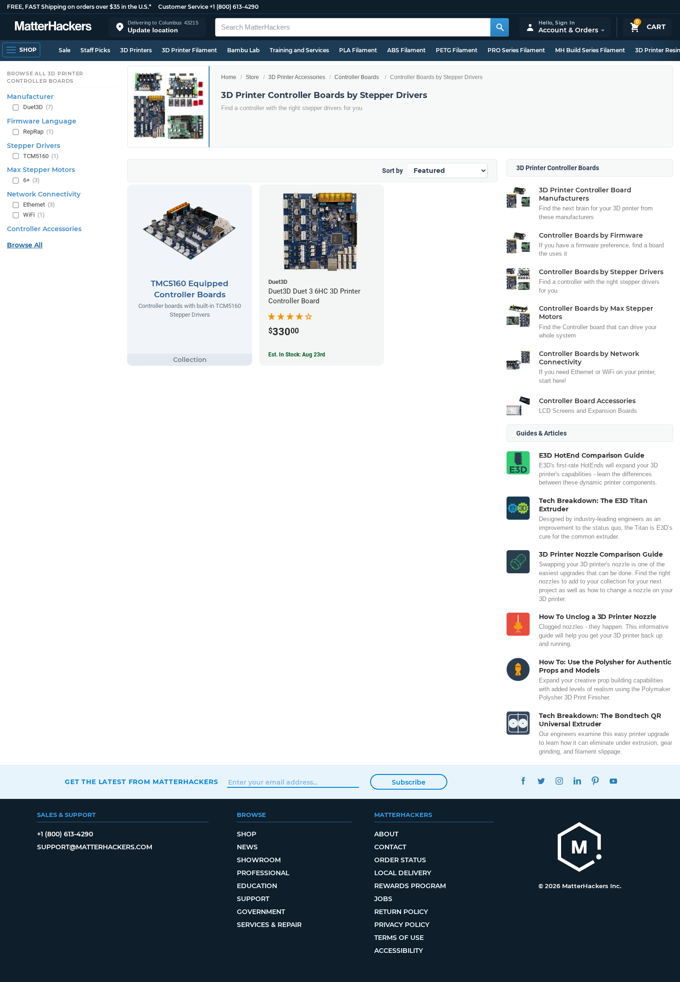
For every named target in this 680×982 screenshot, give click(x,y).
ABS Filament (406, 50)
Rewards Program (410, 886)
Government (261, 912)
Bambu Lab (243, 50)
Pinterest (595, 781)
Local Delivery (402, 873)
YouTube (613, 781)
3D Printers (136, 50)
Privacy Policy (401, 925)
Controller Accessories (44, 229)
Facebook (523, 781)
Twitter (541, 781)
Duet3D (38, 107)
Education (257, 886)
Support (253, 899)
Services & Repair (269, 925)
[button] (157, 27)
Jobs (383, 899)
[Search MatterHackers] (499, 27)
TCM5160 (41, 156)
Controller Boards (356, 77)
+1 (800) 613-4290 (234, 6)
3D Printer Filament (189, 50)
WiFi (34, 214)
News (247, 847)
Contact (390, 847)
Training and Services (299, 50)
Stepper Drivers (33, 145)
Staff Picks (95, 50)
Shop (246, 834)
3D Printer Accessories (296, 77)
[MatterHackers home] (53, 27)
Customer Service (183, 6)
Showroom (259, 860)
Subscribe (409, 782)
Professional (263, 873)
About (386, 834)
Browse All (25, 245)
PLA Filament (358, 50)
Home (228, 77)
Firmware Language (41, 121)
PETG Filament (456, 50)
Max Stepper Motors (41, 170)
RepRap (38, 131)
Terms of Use (399, 937)
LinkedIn (577, 781)
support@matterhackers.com (94, 847)
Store (252, 77)
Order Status (400, 860)
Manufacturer (30, 96)
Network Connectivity (43, 194)
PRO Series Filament (516, 50)
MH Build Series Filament (590, 50)
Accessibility (398, 950)
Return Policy (401, 912)
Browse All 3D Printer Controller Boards (45, 77)
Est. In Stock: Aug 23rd (296, 354)
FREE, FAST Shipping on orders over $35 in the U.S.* (79, 6)
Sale (64, 50)
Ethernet (39, 204)
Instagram (559, 781)
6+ (31, 180)
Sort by (392, 170)
